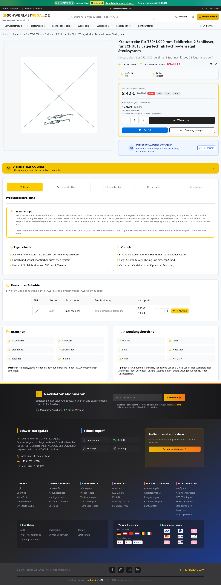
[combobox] (111, 17)
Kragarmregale (88, 501)
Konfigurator (150, 505)
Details (26, 187)
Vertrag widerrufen (58, 534)
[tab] (110, 168)
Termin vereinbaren (173, 449)
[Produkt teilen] (216, 64)
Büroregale (86, 488)
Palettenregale (151, 488)
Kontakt (116, 497)
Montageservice (57, 497)
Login (19, 488)
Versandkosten (114, 187)
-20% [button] (151, 93)
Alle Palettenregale (185, 492)
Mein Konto (22, 497)
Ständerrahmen (184, 505)
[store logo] (26, 15)
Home (5, 34)
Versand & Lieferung (59, 501)
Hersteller (156, 187)
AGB (22, 529)
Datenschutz (175, 405)
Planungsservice (57, 492)
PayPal (147, 130)
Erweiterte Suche (25, 505)
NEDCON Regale (184, 497)
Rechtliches (196, 187)
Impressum (55, 529)
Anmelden (172, 397)
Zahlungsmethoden (30, 539)
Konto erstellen (24, 501)
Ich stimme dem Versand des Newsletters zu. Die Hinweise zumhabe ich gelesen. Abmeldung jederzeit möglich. (149, 406)
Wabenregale (87, 492)
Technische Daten (68, 187)
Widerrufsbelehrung (30, 534)
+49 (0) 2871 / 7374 (211, 8)
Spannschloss (72, 311)
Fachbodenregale (89, 505)
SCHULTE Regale (184, 501)
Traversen (181, 510)
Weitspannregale (89, 497)
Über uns (21, 492)
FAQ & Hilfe (54, 488)
